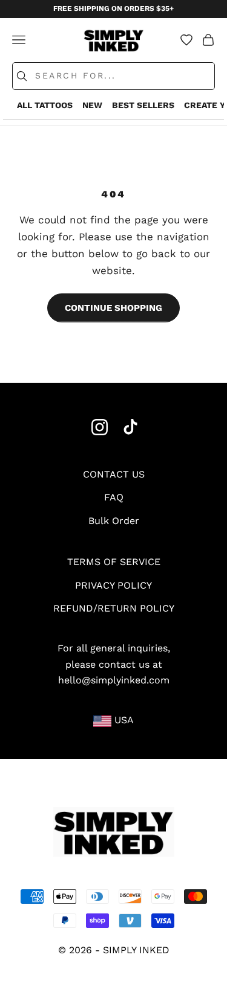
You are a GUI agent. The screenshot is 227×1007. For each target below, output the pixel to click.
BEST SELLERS (143, 105)
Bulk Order (113, 520)
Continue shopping (113, 307)
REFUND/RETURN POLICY (113, 608)
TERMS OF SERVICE (113, 561)
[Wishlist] (186, 39)
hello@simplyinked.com (113, 680)
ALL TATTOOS (45, 105)
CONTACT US (114, 474)
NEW (92, 105)
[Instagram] (99, 427)
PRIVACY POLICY (113, 585)
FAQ (113, 497)
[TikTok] (130, 427)
